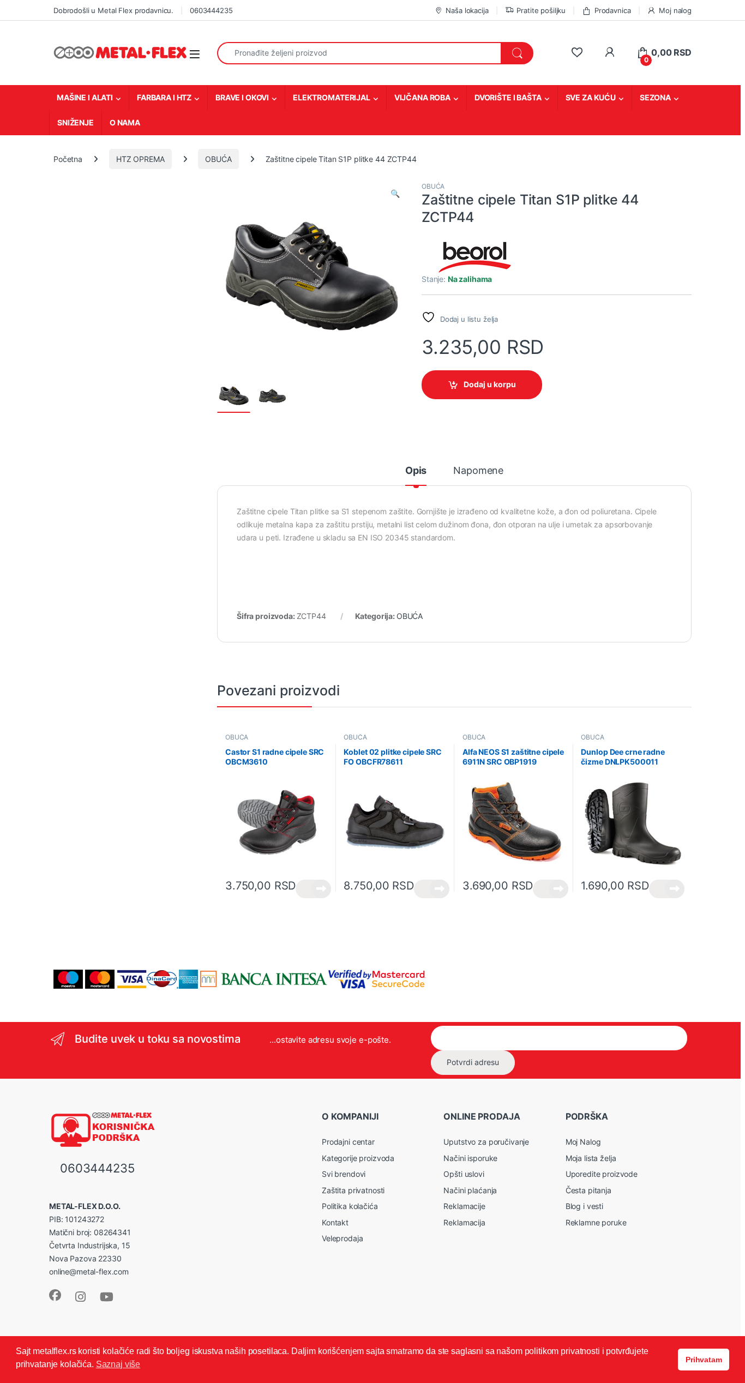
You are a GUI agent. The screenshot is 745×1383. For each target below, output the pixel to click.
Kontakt (335, 1222)
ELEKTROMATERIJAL (331, 97)
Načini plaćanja (470, 1190)
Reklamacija (464, 1222)
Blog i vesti (584, 1206)
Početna (67, 159)
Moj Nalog (583, 1141)
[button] (395, 193)
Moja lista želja (591, 1158)
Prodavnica (612, 10)
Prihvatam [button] (704, 1359)
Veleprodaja (342, 1238)
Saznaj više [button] (118, 1364)
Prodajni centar (348, 1141)
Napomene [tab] (478, 471)
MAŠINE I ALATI (85, 97)
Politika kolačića (350, 1206)
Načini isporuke (470, 1158)
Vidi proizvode (313, 889)
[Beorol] (476, 256)
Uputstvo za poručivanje (486, 1141)
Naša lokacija (467, 10)
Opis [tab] (415, 471)
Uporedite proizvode (602, 1173)
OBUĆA (218, 159)
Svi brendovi (343, 1173)
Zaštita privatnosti (353, 1190)
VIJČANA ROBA (422, 97)
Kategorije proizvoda (358, 1158)
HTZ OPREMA (140, 159)
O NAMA (125, 122)
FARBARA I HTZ (164, 97)
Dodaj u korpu (490, 384)
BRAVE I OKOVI (242, 97)
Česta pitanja (588, 1190)
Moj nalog (675, 10)
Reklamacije (464, 1206)
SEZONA (655, 97)
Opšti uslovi (463, 1173)
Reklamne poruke (596, 1222)
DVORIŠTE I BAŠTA (508, 97)
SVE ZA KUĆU (591, 97)
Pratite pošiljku (541, 10)
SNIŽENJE (75, 122)
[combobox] (359, 53)
